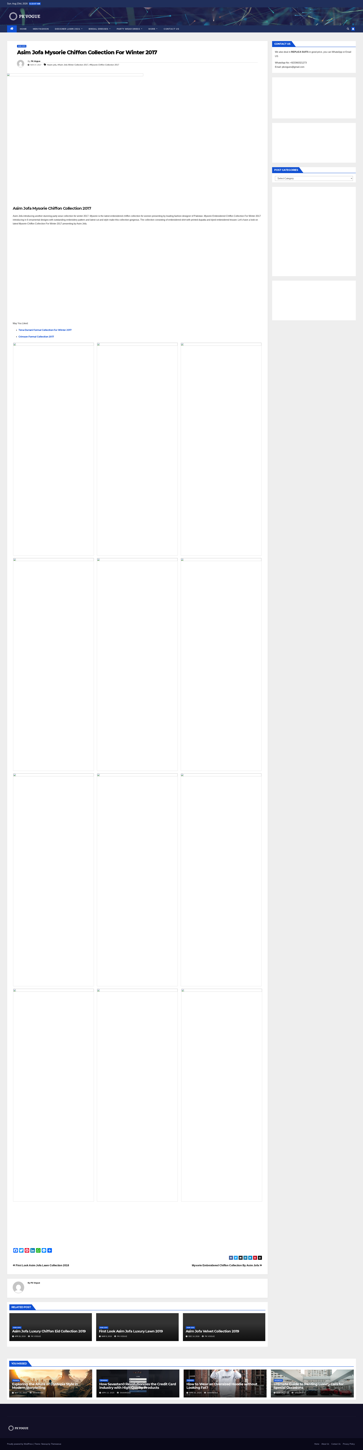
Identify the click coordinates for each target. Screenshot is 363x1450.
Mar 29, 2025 (282, 1393)
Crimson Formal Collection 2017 (36, 336)
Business (278, 1380)
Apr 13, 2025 (108, 1393)
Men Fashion (41, 29)
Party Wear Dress (129, 29)
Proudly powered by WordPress (20, 1444)
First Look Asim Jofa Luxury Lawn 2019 (131, 1331)
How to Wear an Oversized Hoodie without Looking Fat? (221, 1386)
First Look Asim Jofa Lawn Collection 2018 (42, 1265)
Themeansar (56, 1444)
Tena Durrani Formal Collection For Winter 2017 (44, 330)
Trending (103, 1380)
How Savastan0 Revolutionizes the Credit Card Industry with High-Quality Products (137, 1386)
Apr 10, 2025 (195, 1393)
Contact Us (171, 29)
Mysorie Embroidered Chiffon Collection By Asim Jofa (226, 1265)
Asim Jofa (22, 46)
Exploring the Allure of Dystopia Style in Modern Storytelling (45, 1386)
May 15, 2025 (21, 1393)
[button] (348, 29)
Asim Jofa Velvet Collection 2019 (212, 1331)
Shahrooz (38, 1393)
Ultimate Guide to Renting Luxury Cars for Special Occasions (309, 1386)
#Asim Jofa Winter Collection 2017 (73, 65)
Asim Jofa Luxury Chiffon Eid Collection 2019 (49, 1331)
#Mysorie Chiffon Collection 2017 (104, 65)
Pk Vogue (35, 61)
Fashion (16, 1380)
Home (23, 29)
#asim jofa (51, 65)
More (152, 29)
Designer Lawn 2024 (68, 29)
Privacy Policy (349, 1444)
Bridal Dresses (99, 29)
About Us (325, 1444)
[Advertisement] (137, 184)
